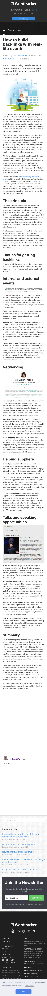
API (25, 13)
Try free (23, 19)
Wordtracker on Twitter (34, 931)
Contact (6, 939)
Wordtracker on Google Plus (23, 931)
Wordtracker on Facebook (29, 931)
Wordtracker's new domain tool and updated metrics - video (12, 971)
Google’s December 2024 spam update (20, 869)
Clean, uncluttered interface (33, 970)
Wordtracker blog (14, 30)
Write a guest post (32, 961)
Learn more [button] (29, 986)
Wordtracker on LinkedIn (18, 931)
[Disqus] (23, 724)
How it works (16, 10)
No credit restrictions (31, 973)
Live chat (6, 941)
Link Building (23, 59)
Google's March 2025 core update (18, 844)
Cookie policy (8, 960)
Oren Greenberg (20, 55)
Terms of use (7, 957)
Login (30, 13)
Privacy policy (8, 963)
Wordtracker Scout (33, 949)
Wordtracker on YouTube (13, 931)
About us (6, 954)
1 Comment (10, 59)
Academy (18, 13)
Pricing (27, 10)
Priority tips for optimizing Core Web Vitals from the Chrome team (12, 978)
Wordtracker (24, 3)
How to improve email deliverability (18, 852)
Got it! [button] (23, 991)
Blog (34, 10)
